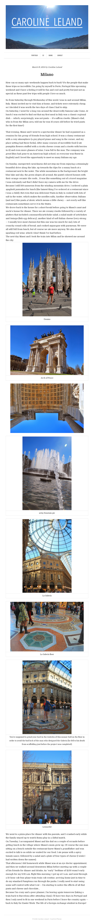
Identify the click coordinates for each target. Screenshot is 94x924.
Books (51, 55)
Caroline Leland (43, 919)
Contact (60, 55)
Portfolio (34, 55)
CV (43, 55)
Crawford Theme (56, 919)
